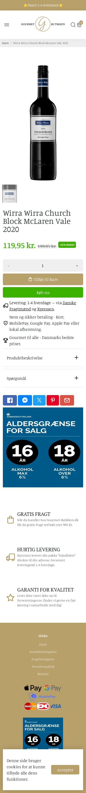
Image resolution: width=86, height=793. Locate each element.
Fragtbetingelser (43, 659)
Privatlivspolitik (43, 666)
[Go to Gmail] (67, 400)
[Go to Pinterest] (53, 400)
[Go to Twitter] (39, 400)
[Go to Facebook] (10, 400)
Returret (43, 674)
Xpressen (45, 308)
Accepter (65, 769)
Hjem (5, 43)
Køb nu (43, 292)
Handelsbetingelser (43, 652)
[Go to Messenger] (25, 400)
